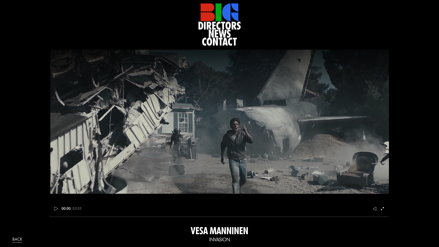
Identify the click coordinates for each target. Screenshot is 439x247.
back (17, 240)
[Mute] (375, 208)
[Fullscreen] (383, 208)
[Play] (56, 208)
